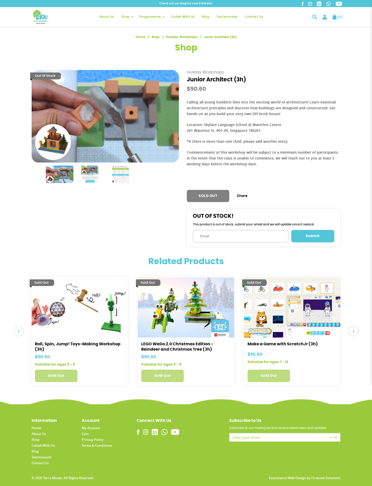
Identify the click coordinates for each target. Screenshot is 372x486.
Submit (313, 236)
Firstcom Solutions (325, 478)
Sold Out (56, 375)
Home (140, 37)
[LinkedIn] (319, 3)
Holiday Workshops (181, 37)
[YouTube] (339, 4)
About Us (39, 433)
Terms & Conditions (97, 445)
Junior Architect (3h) (220, 37)
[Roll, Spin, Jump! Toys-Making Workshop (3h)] (80, 307)
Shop (155, 37)
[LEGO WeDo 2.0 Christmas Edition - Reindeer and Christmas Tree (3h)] (186, 307)
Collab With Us (43, 445)
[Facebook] (302, 3)
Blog (35, 451)
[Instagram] (310, 3)
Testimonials (41, 457)
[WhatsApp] (328, 3)
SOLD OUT (208, 196)
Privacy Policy (93, 439)
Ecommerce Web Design (287, 478)
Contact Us (40, 463)
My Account (91, 428)
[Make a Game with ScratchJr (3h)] (292, 307)
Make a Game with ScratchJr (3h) (282, 344)
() (339, 17)
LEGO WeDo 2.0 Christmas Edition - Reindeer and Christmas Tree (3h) (177, 346)
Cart (85, 433)
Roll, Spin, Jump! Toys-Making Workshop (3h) (77, 346)
